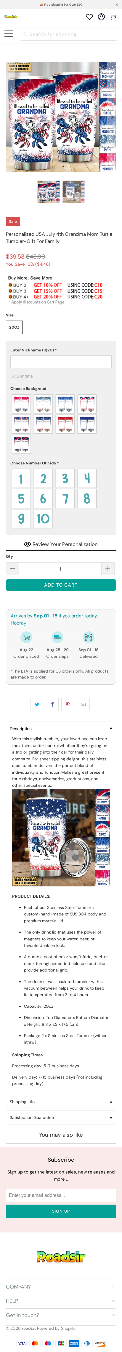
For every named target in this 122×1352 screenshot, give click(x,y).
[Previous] (10, 117)
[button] (60, 350)
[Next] (111, 117)
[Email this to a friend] (83, 704)
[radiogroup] (60, 424)
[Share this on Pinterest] (67, 704)
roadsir (28, 1328)
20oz (14, 327)
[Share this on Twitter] (36, 704)
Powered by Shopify (56, 1328)
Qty (9, 556)
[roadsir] (11, 17)
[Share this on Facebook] (52, 704)
